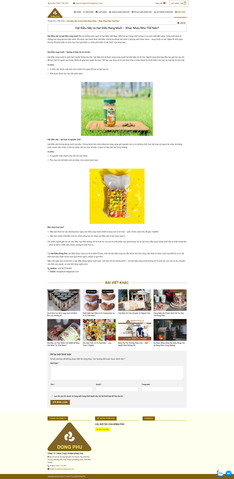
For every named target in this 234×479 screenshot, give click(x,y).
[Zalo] (220, 473)
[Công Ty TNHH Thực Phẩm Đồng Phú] (69, 436)
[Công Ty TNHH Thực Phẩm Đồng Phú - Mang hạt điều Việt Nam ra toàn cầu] (55, 12)
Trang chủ (51, 21)
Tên (52, 384)
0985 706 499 (62, 3)
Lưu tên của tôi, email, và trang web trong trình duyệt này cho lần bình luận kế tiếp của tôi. (88, 396)
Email (99, 384)
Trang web (146, 384)
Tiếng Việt (159, 3)
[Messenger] (228, 473)
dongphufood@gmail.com (91, 3)
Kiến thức (61, 21)
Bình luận (54, 363)
